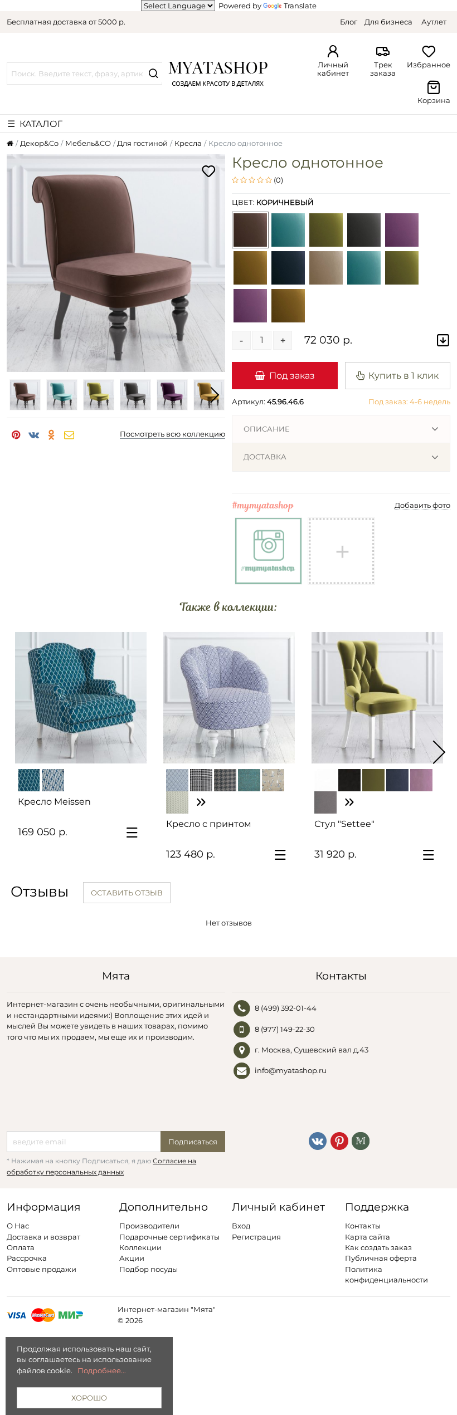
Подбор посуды (148, 1269)
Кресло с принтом (208, 824)
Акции (131, 1258)
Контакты (363, 1225)
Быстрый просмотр (86, 750)
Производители (149, 1225)
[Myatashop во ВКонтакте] (318, 1140)
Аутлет (433, 21)
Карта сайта (367, 1236)
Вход (241, 1225)
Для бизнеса (388, 21)
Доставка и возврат (43, 1236)
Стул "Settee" (344, 824)
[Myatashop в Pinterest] (339, 1140)
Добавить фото (422, 505)
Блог (348, 21)
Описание (267, 428)
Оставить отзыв (127, 892)
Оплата (21, 1247)
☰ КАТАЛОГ (34, 123)
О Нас (18, 1225)
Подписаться (192, 1141)
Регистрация (256, 1236)
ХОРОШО (89, 1397)
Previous (18, 394)
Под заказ (292, 375)
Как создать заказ (378, 1247)
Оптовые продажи (41, 1269)
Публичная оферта (381, 1258)
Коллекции (140, 1247)
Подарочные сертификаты (169, 1236)
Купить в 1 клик (403, 375)
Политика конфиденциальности (386, 1274)
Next (214, 394)
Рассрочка (27, 1258)
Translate (300, 5)
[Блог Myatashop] (361, 1140)
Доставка (265, 456)
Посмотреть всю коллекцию (172, 433)
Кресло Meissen (54, 801)
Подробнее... (101, 1370)
